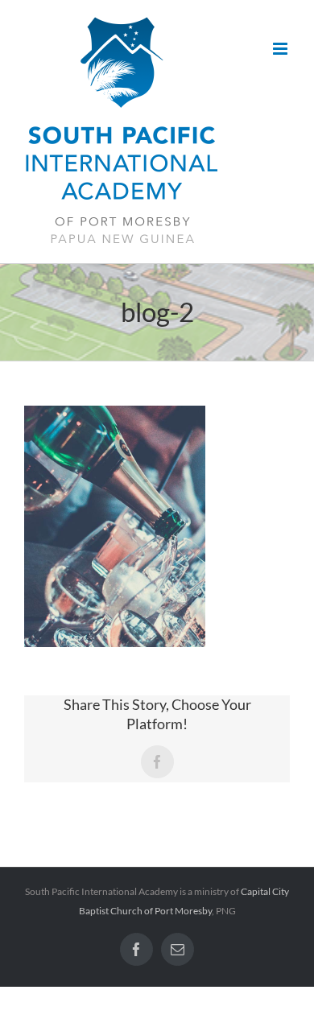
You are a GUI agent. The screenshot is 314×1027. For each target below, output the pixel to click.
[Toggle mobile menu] (281, 48)
